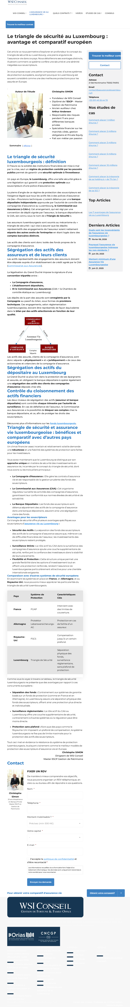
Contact (105, 65)
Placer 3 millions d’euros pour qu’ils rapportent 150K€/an (19, 978)
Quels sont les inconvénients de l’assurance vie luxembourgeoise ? (104, 233)
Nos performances (76, 959)
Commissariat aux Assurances (24, 265)
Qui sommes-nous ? (77, 950)
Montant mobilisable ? (40, 817)
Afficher (27, 146)
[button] (20, 13)
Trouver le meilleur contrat (20, 24)
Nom (31, 789)
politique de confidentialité (59, 859)
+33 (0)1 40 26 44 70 (98, 100)
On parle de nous (75, 955)
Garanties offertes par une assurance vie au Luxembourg (49, 990)
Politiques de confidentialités (108, 1002)
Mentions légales (115, 1005)
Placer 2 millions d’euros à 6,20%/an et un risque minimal (19, 967)
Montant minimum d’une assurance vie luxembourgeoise (49, 975)
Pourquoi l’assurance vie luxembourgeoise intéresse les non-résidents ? (103, 247)
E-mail (31, 845)
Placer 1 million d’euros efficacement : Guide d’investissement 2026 (18, 957)
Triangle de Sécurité (46, 983)
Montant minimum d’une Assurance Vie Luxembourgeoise (102, 262)
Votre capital (35, 831)
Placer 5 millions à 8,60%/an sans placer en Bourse (18, 988)
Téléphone (33, 803)
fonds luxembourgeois (63, 423)
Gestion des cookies (82, 1002)
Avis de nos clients (76, 963)
